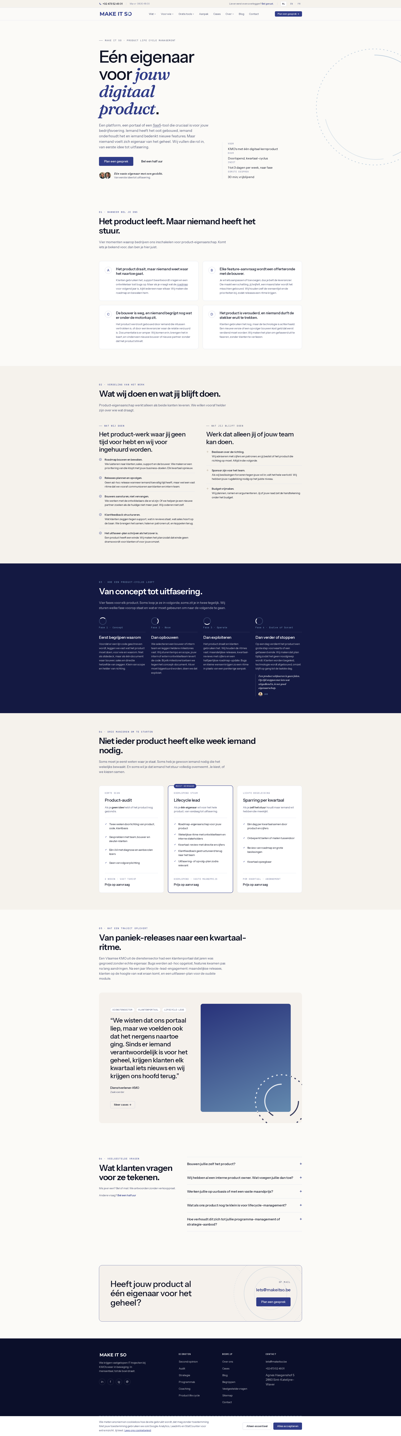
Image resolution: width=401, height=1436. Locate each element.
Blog (241, 14)
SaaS (157, 125)
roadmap (182, 284)
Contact (254, 14)
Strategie (184, 1375)
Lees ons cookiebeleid (137, 1430)
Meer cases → (122, 1104)
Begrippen (228, 1382)
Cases (217, 14)
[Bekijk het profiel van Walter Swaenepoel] (107, 175)
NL (283, 3)
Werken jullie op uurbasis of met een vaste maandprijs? (230, 1191)
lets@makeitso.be (273, 1289)
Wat (151, 14)
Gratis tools (185, 14)
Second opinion (188, 1361)
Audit (182, 1368)
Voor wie (166, 14)
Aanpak (203, 14)
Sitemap (227, 1395)
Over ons (227, 1361)
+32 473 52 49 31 (113, 3)
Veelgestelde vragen (234, 1388)
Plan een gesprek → (288, 14)
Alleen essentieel (257, 1426)
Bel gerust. (268, 3)
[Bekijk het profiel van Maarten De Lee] (102, 175)
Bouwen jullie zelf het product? (211, 1164)
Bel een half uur (151, 161)
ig (119, 1382)
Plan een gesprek (116, 161)
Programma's (187, 1382)
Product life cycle (189, 1395)
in (102, 1382)
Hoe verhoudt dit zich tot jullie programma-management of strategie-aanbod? (233, 1221)
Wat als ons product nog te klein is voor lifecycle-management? (236, 1205)
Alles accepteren (287, 1426)
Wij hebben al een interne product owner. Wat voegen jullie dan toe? (240, 1178)
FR (299, 3)
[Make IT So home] (116, 14)
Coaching (184, 1388)
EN (291, 3)
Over (229, 14)
